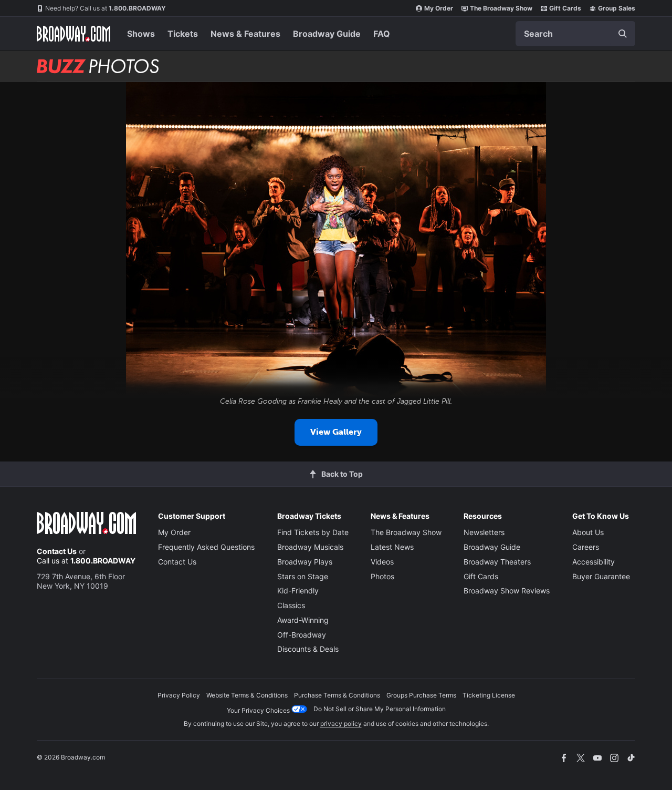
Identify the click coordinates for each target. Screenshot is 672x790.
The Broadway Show (501, 8)
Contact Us (57, 551)
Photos (382, 576)
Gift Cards (565, 8)
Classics (291, 605)
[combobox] (575, 33)
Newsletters (484, 532)
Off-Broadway (301, 634)
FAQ (381, 33)
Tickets (182, 33)
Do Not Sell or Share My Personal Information (379, 709)
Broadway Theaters (497, 561)
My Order (438, 8)
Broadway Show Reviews (507, 590)
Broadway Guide (327, 33)
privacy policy (341, 723)
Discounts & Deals (308, 648)
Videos (382, 561)
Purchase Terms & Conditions (337, 695)
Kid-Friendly (298, 590)
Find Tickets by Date (313, 532)
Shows (141, 33)
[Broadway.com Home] (73, 34)
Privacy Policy (179, 695)
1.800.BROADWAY (105, 8)
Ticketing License (489, 695)
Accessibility (593, 561)
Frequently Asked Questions (206, 546)
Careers (585, 546)
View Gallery (336, 432)
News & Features (245, 33)
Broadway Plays (304, 561)
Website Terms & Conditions (247, 695)
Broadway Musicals (310, 546)
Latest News (392, 546)
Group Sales (616, 8)
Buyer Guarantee (601, 576)
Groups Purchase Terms (421, 695)
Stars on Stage (302, 576)
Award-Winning (303, 619)
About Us (588, 532)
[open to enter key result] (622, 33)
